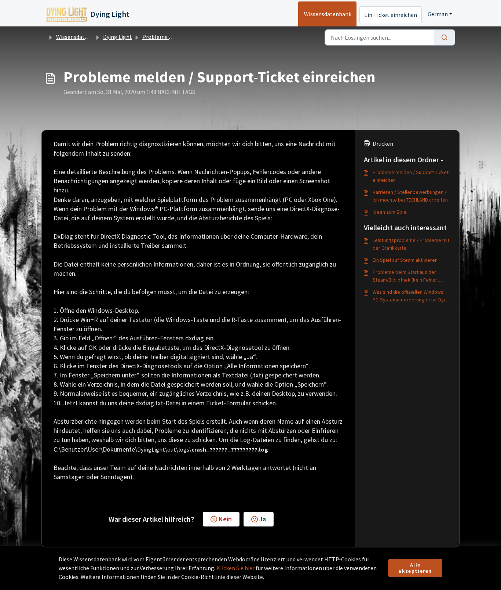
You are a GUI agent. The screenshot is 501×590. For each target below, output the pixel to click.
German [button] (438, 14)
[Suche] (444, 37)
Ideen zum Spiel (390, 212)
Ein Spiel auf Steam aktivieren (405, 260)
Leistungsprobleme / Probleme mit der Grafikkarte (411, 244)
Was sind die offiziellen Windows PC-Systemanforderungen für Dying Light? (411, 296)
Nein (225, 519)
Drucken (383, 143)
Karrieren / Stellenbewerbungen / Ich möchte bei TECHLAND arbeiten (410, 196)
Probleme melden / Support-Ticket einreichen (411, 176)
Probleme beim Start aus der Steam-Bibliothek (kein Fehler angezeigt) (405, 276)
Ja (262, 519)
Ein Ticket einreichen (390, 14)
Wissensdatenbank (327, 14)
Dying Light (117, 36)
